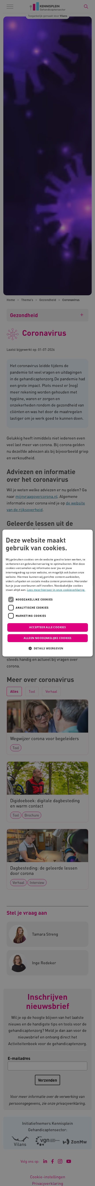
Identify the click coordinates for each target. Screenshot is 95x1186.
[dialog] (47, 593)
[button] (47, 648)
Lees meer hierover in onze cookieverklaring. (56, 590)
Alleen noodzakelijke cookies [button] (47, 638)
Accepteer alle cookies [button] (47, 627)
